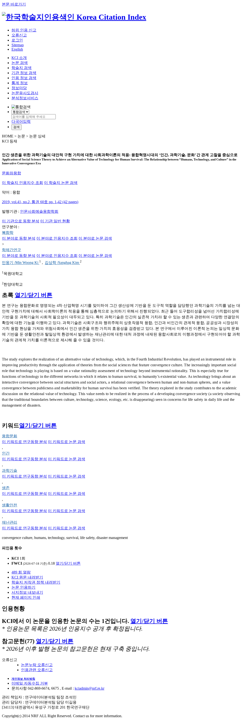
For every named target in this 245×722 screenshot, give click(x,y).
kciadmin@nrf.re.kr (89, 688)
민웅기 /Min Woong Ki (20, 263)
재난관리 (9, 522)
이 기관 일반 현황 (55, 221)
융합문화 (9, 436)
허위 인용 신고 (23, 30)
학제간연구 (11, 250)
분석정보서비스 (24, 98)
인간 (6, 453)
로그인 (17, 40)
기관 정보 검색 (23, 73)
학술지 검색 (21, 68)
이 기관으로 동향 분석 (20, 221)
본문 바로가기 (14, 4)
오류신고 (19, 35)
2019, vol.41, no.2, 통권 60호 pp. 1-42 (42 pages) (40, 202)
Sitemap (17, 45)
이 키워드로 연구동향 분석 (24, 442)
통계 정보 (19, 83)
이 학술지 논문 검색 (61, 183)
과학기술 (9, 470)
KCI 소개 (19, 58)
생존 (6, 488)
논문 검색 (19, 63)
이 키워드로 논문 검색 (66, 442)
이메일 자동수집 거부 (29, 683)
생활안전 (9, 505)
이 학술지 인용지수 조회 (22, 183)
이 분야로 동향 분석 (18, 238)
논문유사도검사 (24, 93)
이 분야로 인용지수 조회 (57, 238)
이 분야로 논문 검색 (95, 238)
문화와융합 (11, 173)
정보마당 (19, 88)
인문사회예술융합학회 (39, 211)
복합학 (7, 233)
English (17, 49)
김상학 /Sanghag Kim (62, 263)
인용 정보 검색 (23, 78)
